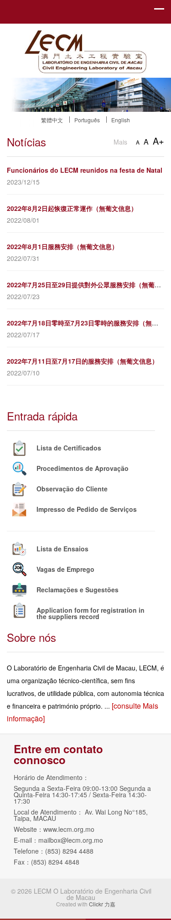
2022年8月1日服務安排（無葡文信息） (62, 246)
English (120, 120)
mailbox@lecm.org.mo (70, 840)
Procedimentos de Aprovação (82, 468)
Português (87, 120)
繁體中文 (52, 120)
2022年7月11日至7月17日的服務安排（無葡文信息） (82, 360)
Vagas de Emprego (65, 569)
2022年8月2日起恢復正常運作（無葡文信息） (72, 208)
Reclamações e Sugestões (77, 589)
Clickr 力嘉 (102, 904)
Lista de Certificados (68, 447)
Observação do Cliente (72, 488)
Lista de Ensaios (62, 548)
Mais (120, 141)
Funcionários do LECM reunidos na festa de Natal (84, 170)
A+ (158, 140)
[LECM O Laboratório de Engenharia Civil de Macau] (85, 36)
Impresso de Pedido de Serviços (86, 509)
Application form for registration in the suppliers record (90, 613)
